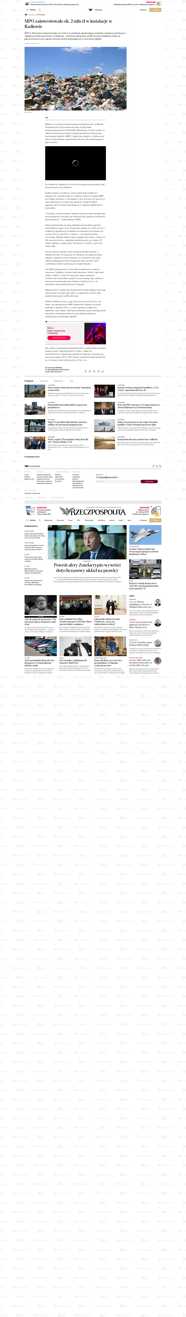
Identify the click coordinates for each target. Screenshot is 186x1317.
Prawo (70, 520)
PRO (78, 520)
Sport (129, 520)
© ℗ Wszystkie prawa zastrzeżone (57, 369)
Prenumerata (59, 479)
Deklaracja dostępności (44, 483)
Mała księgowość (78, 481)
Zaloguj (155, 10)
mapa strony (29, 497)
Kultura (112, 520)
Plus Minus (101, 520)
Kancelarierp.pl (78, 483)
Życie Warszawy (78, 487)
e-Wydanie (143, 10)
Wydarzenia (48, 520)
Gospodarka (40, 15)
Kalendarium (42, 497)
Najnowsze (58, 381)
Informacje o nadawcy (44, 481)
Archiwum (58, 481)
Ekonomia (98, 10)
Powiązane (29, 381)
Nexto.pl (75, 479)
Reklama (58, 475)
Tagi (71, 381)
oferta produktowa (57, 497)
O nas (26, 475)
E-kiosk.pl (76, 475)
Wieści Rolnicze (78, 485)
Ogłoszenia (59, 477)
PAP (46, 118)
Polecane (44, 381)
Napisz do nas (29, 479)
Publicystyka (89, 520)
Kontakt (27, 477)
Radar (121, 520)
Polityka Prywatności (44, 475)
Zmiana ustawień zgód (44, 477)
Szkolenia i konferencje (32, 493)
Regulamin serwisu (43, 479)
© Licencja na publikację (53, 367)
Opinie (131, 596)
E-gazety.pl (76, 477)
